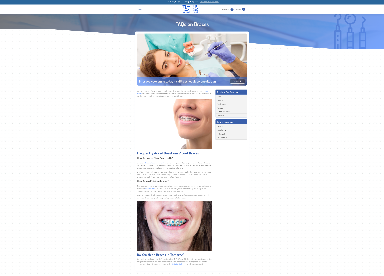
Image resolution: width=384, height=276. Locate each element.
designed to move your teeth (155, 163)
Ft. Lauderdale (223, 138)
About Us (221, 96)
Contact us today (177, 264)
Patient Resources (224, 112)
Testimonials (222, 104)
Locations (221, 115)
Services (220, 100)
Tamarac (220, 126)
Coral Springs (222, 130)
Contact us (237, 81)
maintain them (150, 189)
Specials (220, 108)
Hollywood (221, 134)
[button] (140, 9)
